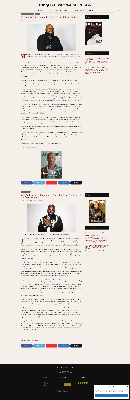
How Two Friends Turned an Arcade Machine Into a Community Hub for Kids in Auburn (97, 63)
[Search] (127, 10)
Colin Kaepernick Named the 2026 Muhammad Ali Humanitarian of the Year (96, 237)
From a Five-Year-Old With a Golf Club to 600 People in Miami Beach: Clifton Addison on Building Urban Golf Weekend (97, 234)
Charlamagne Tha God (27, 382)
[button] (127, 386)
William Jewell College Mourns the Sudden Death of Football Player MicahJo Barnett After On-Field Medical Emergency (96, 241)
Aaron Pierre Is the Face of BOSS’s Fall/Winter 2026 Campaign (94, 69)
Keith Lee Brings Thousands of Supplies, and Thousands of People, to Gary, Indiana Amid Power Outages (96, 59)
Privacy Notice (112, 397)
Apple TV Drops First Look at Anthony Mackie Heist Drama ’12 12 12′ (97, 55)
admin (26, 20)
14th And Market (50, 310)
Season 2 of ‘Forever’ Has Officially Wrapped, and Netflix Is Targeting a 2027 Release (96, 251)
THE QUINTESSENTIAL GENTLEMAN (65, 5)
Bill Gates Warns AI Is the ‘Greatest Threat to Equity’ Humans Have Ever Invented (96, 66)
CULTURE (37, 382)
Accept (111, 395)
